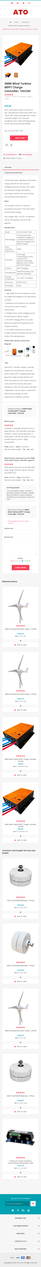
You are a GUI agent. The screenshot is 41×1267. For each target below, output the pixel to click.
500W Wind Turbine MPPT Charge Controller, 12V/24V (21, 825)
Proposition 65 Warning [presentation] (13, 173)
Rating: (20, 558)
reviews (22, 96)
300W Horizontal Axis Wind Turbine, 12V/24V (20, 694)
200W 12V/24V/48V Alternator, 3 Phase (20, 1096)
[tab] (20, 167)
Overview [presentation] (8, 167)
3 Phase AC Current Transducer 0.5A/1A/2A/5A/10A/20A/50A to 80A (20, 1162)
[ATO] (10, 22)
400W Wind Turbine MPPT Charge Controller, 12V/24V (21, 760)
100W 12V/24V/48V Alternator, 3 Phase (20, 900)
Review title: (9, 528)
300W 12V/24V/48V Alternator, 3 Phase (20, 966)
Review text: (9, 537)
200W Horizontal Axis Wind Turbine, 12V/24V (20, 629)
